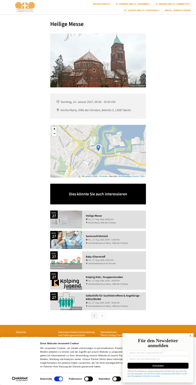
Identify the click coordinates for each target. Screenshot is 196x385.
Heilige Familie (101, 3)
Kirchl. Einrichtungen (177, 10)
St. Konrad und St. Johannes (132, 3)
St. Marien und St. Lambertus (172, 3)
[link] (101, 4)
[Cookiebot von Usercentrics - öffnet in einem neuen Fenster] (19, 379)
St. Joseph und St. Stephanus (141, 10)
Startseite (21, 332)
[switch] (88, 378)
